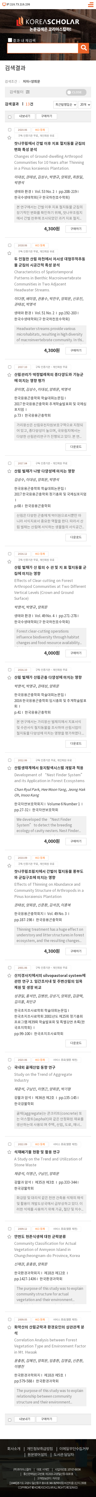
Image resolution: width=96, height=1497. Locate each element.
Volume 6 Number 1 (64, 804)
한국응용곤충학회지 (29, 914)
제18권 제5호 (54, 1375)
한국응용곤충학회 (38, 416)
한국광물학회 (24, 1104)
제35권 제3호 (45, 1183)
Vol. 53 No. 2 (45, 192)
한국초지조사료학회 (48, 1034)
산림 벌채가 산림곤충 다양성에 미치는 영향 (48, 677)
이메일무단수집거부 (74, 1449)
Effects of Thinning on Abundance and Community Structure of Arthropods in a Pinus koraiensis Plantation (49, 890)
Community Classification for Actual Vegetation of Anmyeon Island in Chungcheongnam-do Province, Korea (47, 1250)
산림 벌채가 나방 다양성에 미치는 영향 (44, 471)
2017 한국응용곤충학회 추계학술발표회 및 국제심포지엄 (50, 407)
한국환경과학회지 (27, 1273)
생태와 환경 (22, 192)
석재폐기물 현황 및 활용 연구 (37, 1152)
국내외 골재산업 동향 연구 (34, 1067)
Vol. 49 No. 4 (45, 616)
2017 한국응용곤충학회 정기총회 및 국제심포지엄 (50, 494)
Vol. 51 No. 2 (45, 313)
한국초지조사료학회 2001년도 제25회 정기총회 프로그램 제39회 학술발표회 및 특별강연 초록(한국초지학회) (49, 1022)
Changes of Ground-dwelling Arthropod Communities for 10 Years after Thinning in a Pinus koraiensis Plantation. (49, 162)
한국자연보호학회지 (29, 804)
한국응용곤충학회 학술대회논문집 (39, 398)
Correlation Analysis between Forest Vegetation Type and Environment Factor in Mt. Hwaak (50, 1346)
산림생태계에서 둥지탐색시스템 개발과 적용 (48, 768)
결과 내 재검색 (24, 41)
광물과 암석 (22, 1098)
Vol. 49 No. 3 (57, 914)
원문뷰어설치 (37, 1455)
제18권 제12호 (55, 1273)
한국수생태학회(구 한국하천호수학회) (42, 198)
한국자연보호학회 (45, 810)
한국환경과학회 (51, 1279)
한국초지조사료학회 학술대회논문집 (40, 1011)
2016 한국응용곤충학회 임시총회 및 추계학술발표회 (50, 704)
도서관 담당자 (64, 1455)
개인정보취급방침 (40, 1449)
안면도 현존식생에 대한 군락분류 (40, 1236)
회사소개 (13, 1449)
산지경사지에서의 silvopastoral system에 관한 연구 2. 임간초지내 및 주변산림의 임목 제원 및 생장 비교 (50, 981)
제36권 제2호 (45, 1098)
